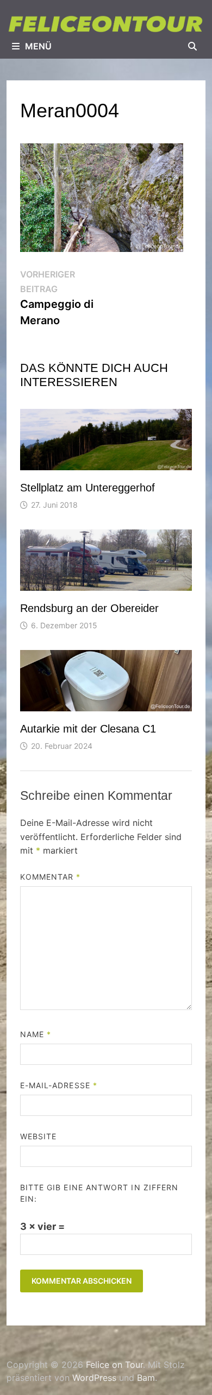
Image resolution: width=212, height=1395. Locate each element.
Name (35, 1034)
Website (38, 1136)
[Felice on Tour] (106, 23)
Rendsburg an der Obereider (89, 608)
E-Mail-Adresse (58, 1085)
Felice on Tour (114, 1364)
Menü (38, 46)
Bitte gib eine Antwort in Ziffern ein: (99, 1193)
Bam (146, 1377)
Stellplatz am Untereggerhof (87, 488)
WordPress (94, 1377)
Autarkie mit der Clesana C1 (88, 729)
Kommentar (50, 876)
